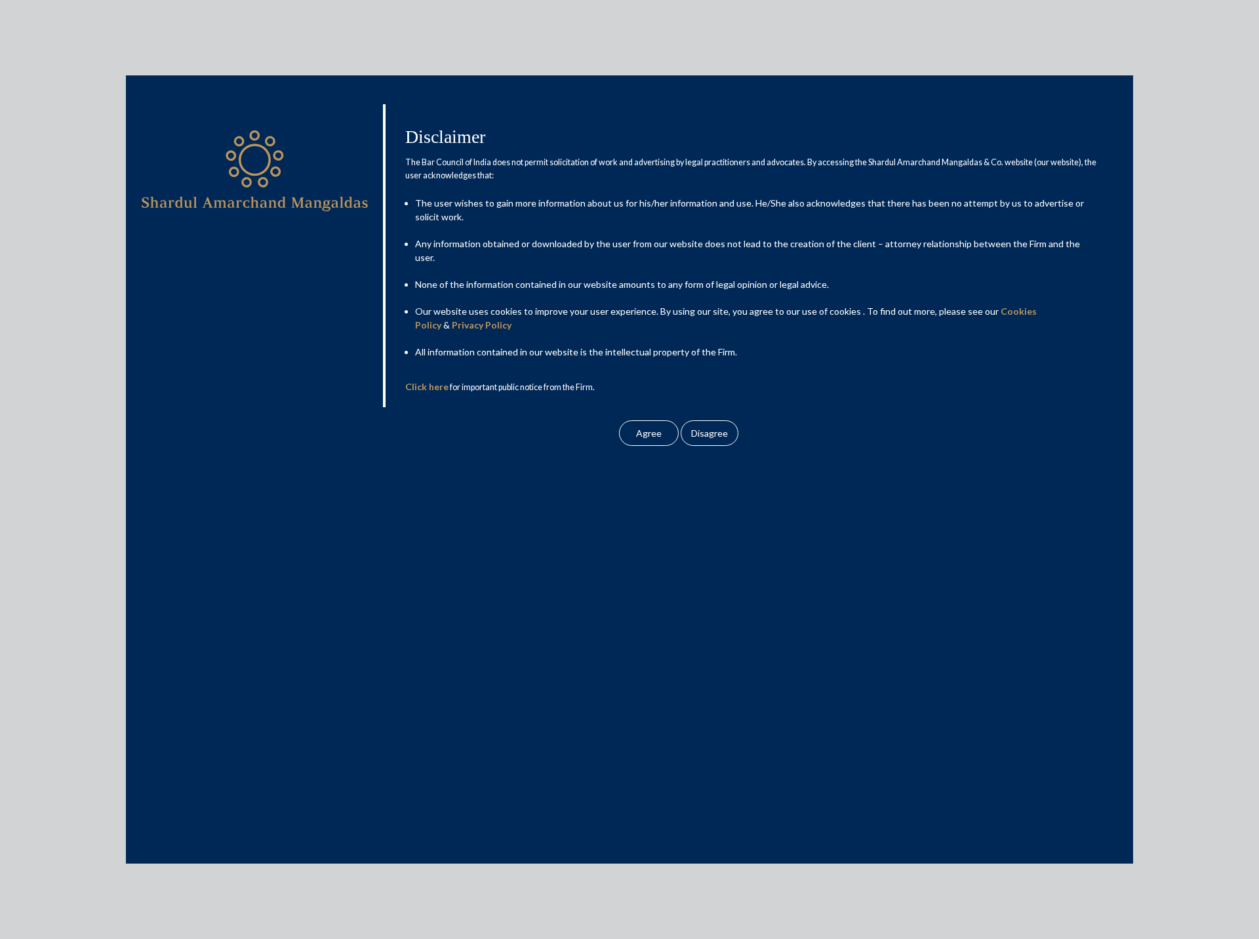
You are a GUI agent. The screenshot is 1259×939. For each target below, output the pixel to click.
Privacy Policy (481, 324)
